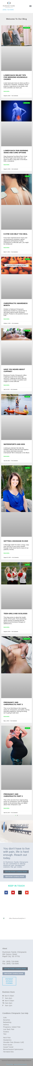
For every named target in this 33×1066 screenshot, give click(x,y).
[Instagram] (20, 892)
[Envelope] (27, 892)
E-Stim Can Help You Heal (16, 234)
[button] (30, 6)
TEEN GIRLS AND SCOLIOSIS (15, 613)
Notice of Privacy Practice (20, 1064)
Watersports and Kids (14, 444)
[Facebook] (6, 892)
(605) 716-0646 (8, 10)
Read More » (7, 91)
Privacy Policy (9, 1064)
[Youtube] (13, 892)
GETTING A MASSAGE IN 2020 (16, 541)
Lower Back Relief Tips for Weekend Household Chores (15, 77)
